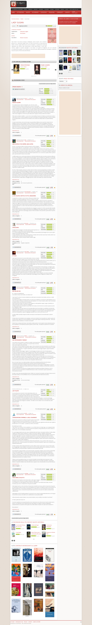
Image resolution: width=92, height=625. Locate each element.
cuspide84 (26, 473)
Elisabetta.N (26, 287)
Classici (22, 19)
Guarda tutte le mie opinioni (30, 99)
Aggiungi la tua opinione (19, 89)
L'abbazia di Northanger (25, 65)
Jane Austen (22, 33)
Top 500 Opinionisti (20, 224)
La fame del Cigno (35, 525)
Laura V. (26, 98)
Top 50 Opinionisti (19, 99)
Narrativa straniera (15, 19)
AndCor (25, 413)
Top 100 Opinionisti (20, 414)
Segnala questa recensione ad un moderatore (54, 135)
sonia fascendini (27, 191)
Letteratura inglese (24, 31)
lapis (25, 140)
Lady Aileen (26, 251)
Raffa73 (25, 336)
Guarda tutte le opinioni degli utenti (47, 83)
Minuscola (26, 223)
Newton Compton (24, 37)
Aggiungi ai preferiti (23, 26)
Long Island (18, 532)
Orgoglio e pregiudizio (45, 65)
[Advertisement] (28, 56)
